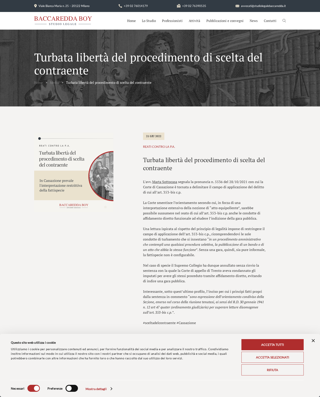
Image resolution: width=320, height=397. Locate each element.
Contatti (270, 21)
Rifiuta (272, 370)
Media (54, 82)
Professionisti (172, 21)
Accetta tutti (272, 345)
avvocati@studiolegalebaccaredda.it (263, 6)
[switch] (72, 388)
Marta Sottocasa (164, 181)
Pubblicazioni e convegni (225, 21)
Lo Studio (149, 21)
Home (131, 21)
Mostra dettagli (96, 389)
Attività (194, 21)
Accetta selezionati (272, 357)
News (254, 21)
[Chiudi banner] (313, 340)
